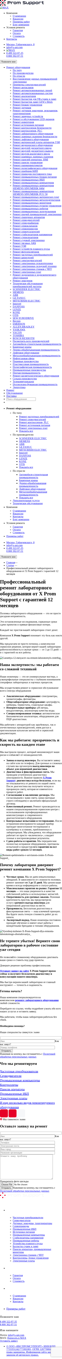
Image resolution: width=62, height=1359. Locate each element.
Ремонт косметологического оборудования (36, 375)
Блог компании (21, 24)
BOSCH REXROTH (23, 338)
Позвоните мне (8, 62)
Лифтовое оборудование (26, 352)
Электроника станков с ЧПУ (28, 1255)
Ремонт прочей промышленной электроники (37, 214)
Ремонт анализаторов (24, 96)
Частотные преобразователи (28, 1217)
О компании (19, 16)
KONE (16, 312)
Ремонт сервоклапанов (25, 225)
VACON (17, 332)
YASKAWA (19, 329)
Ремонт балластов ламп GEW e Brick (33, 102)
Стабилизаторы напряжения (28, 1237)
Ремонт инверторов (23, 122)
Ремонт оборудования (18, 67)
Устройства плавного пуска (28, 1243)
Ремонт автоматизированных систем (33, 93)
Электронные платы (24, 1260)
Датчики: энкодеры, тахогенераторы (32, 1223)
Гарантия (18, 30)
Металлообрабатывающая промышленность (36, 355)
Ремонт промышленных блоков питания (35, 176)
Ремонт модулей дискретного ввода (32, 148)
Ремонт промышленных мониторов (32, 202)
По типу (17, 70)
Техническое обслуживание (28, 503)
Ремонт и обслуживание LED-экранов (33, 119)
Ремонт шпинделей (23, 257)
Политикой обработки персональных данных (27, 1055)
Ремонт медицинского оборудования (33, 145)
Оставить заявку (9, 1340)
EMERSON (19, 323)
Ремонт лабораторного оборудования (33, 133)
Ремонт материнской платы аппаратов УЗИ (36, 142)
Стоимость (18, 36)
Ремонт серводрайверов (26, 223)
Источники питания (24, 1232)
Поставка (11, 396)
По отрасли (19, 76)
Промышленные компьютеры (29, 1234)
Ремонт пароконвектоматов (28, 165)
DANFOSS (19, 306)
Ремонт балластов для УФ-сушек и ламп (34, 99)
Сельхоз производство (25, 378)
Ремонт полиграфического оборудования (35, 168)
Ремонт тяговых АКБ (24, 243)
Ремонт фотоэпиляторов (26, 251)
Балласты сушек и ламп (25, 1246)
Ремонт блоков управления (27, 104)
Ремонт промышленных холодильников (34, 211)
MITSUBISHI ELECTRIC (26, 300)
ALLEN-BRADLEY (23, 326)
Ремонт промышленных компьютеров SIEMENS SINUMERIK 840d (33, 187)
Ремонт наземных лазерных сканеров (33, 156)
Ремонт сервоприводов (25, 228)
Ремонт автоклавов (23, 87)
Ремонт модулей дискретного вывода (33, 151)
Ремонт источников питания (28, 125)
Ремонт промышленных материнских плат (36, 197)
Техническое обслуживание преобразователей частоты (28, 285)
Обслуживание (14, 393)
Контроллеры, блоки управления (30, 1258)
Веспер (17, 321)
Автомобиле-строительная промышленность (37, 344)
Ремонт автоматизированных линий (32, 90)
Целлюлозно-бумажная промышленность (35, 384)
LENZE (17, 309)
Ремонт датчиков (22, 107)
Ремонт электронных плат (27, 272)
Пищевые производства (26, 361)
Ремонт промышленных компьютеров (33, 182)
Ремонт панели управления (27, 162)
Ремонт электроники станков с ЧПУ (32, 269)
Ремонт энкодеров (22, 280)
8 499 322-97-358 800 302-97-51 (14, 54)
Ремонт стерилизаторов (25, 237)
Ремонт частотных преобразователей (33, 254)
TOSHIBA (18, 335)
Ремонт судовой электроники (29, 240)
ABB (15, 295)
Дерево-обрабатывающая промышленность (36, 349)
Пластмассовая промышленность (31, 364)
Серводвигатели (22, 1220)
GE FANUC (19, 298)
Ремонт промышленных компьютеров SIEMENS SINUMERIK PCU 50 (33, 193)
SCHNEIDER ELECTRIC (26, 289)
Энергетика (19, 387)
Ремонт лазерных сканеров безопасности (35, 136)
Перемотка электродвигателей (29, 84)
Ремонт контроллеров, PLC (27, 130)
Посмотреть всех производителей (31, 341)
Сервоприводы (21, 1226)
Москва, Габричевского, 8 (20, 44)
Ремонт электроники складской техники (35, 266)
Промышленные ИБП (24, 1229)
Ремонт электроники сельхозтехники (33, 263)
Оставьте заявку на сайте (14, 971)
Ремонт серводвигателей (26, 220)
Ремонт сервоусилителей (26, 231)
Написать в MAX (16, 1338)
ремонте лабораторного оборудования (37, 1000)
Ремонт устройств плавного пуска (31, 249)
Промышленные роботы (26, 1240)
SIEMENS (18, 292)
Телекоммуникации (23, 381)
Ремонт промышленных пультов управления (37, 205)
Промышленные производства (29, 370)
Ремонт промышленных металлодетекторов (36, 200)
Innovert (17, 303)
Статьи (10, 565)
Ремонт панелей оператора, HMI (30, 159)
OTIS (15, 315)
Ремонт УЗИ (19, 246)
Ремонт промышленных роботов (30, 208)
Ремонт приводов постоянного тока (32, 174)
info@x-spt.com (14, 47)
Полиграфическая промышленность (32, 367)
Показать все (26, 431)
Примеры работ (21, 21)
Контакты (11, 39)
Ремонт (10, 390)
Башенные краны (22, 347)
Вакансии (18, 18)
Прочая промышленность (26, 372)
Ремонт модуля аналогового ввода (31, 153)
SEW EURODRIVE (23, 318)
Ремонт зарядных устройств (28, 116)
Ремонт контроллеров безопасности (32, 128)
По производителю (23, 73)
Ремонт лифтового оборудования (31, 139)
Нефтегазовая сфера (23, 358)
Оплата (17, 33)
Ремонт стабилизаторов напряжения (32, 234)
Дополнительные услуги (26, 500)
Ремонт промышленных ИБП (29, 179)
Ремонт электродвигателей (27, 260)
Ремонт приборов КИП (25, 171)
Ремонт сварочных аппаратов (29, 217)
